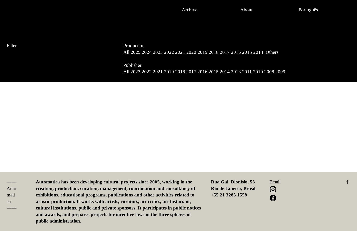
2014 (258, 52)
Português (308, 9)
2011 (247, 71)
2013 (236, 71)
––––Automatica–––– (12, 195)
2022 (169, 52)
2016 (236, 52)
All (126, 52)
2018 (214, 52)
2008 (269, 71)
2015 (247, 52)
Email (275, 181)
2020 (191, 52)
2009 (280, 71)
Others (272, 52)
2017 (225, 52)
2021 (180, 52)
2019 (202, 52)
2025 (135, 52)
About (246, 9)
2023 (158, 52)
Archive (189, 9)
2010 (258, 71)
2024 (147, 52)
